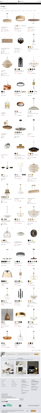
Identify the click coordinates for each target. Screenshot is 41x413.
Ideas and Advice (14, 386)
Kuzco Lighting (16, 93)
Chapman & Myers (30, 49)
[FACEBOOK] (3, 401)
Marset (21, 49)
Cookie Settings (14, 383)
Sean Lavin (16, 71)
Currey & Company (4, 49)
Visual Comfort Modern (34, 93)
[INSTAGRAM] (2, 401)
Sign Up (22, 399)
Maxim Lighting (3, 134)
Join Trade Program (4, 394)
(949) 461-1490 (33, 384)
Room (19, 10)
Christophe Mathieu (17, 49)
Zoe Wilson (29, 263)
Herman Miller (21, 242)
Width (31, 10)
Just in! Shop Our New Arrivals (20, 3)
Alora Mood (33, 263)
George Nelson (16, 242)
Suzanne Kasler (30, 113)
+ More (35, 10)
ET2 (15, 113)
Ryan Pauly (29, 242)
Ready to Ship (7, 10)
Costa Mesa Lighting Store (34, 381)
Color (27, 10)
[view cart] (40, 1)
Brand (12, 10)
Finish (23, 10)
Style (15, 10)
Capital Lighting (30, 71)
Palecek (3, 71)
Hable (15, 176)
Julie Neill (29, 221)
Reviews (13, 380)
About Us (3, 381)
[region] (20, 411)
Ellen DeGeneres (17, 221)
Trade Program (3, 386)
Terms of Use (2, 412)
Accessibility (13, 381)
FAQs (2, 383)
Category (2, 10)
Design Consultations (14, 384)
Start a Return (3, 384)
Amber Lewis (29, 324)
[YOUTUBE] (6, 401)
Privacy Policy (5, 412)
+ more (15, 27)
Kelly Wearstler (3, 199)
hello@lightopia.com (25, 382)
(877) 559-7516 (24, 381)
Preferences (27, 410)
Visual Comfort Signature (35, 113)
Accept (33, 410)
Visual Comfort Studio (36, 49)
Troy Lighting (3, 176)
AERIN (3, 221)
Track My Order (4, 380)
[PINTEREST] (5, 401)
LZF (2, 93)
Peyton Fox (3, 283)
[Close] (40, 411)
